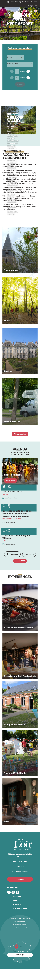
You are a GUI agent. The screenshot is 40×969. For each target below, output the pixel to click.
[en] (35, 11)
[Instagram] (17, 892)
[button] (35, 11)
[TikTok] (13, 892)
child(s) (22, 78)
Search (20, 84)
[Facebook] (9, 892)
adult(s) (22, 71)
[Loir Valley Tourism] (23, 14)
